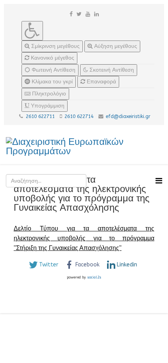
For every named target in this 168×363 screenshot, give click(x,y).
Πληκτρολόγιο (48, 93)
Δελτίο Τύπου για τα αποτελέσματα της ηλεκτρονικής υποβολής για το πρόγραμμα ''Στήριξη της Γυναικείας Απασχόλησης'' (84, 238)
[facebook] (71, 14)
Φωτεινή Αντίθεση (52, 70)
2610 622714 (78, 116)
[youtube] (88, 14)
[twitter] (79, 14)
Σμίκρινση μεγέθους (55, 46)
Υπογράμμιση (46, 105)
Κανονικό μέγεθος (51, 58)
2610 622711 (40, 116)
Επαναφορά (100, 81)
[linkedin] (96, 14)
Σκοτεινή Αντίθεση (111, 70)
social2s (94, 277)
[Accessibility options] (32, 31)
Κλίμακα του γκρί (51, 81)
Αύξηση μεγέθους (115, 46)
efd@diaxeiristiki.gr (128, 116)
